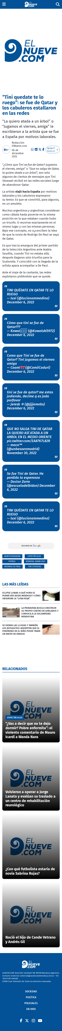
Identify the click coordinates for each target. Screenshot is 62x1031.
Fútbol (12, 561)
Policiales (31, 1003)
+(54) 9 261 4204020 (10, 978)
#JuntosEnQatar (12, 556)
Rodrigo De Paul (12, 566)
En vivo (31, 1009)
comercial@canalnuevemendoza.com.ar (37, 976)
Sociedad (31, 991)
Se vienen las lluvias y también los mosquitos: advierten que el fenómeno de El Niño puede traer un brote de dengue (21, 629)
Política (31, 997)
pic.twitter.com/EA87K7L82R (28, 441)
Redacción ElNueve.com (19, 144)
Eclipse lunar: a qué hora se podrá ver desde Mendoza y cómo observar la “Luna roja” (21, 595)
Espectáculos (34, 556)
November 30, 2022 (21, 453)
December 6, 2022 (20, 302)
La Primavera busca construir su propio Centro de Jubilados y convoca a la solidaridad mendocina (39, 612)
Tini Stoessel (34, 566)
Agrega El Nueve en (51, 149)
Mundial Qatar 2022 (35, 561)
